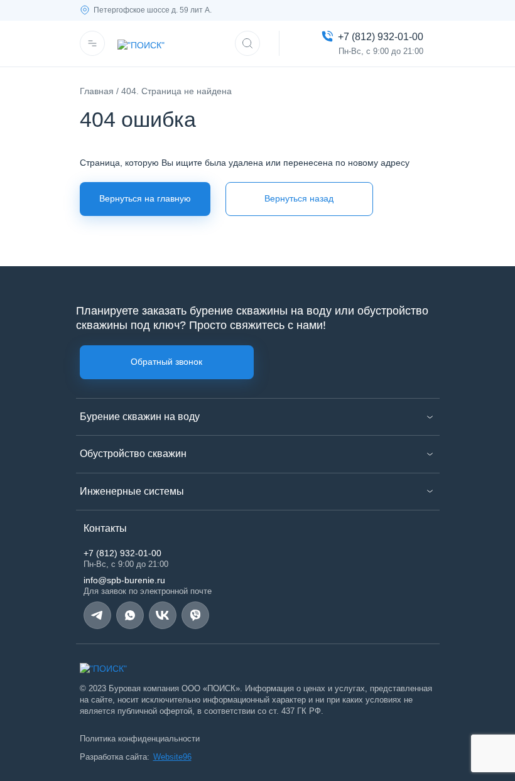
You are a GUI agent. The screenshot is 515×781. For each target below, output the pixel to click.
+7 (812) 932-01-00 (122, 553)
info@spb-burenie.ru (124, 580)
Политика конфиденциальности (140, 738)
